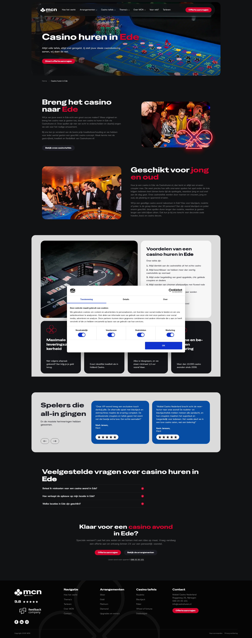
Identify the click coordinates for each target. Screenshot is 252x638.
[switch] (111, 335)
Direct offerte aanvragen (58, 61)
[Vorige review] (45, 441)
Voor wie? (154, 9)
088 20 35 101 (137, 559)
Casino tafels (107, 9)
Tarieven (167, 9)
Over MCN (138, 9)
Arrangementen (87, 9)
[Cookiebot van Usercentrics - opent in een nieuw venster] (170, 291)
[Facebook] (16, 622)
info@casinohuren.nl (181, 604)
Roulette (140, 594)
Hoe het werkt (69, 9)
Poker (138, 604)
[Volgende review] (55, 441)
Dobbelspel (141, 613)
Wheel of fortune (144, 608)
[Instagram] (27, 622)
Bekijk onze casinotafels (58, 148)
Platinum (104, 604)
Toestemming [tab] (86, 299)
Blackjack (140, 599)
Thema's (123, 9)
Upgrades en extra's (110, 613)
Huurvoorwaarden (215, 633)
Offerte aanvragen (198, 10)
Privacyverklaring (231, 633)
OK (163, 345)
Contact (68, 613)
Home (44, 81)
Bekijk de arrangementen (140, 552)
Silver (102, 594)
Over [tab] (165, 299)
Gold (102, 599)
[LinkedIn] (22, 622)
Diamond (104, 608)
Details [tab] (126, 299)
